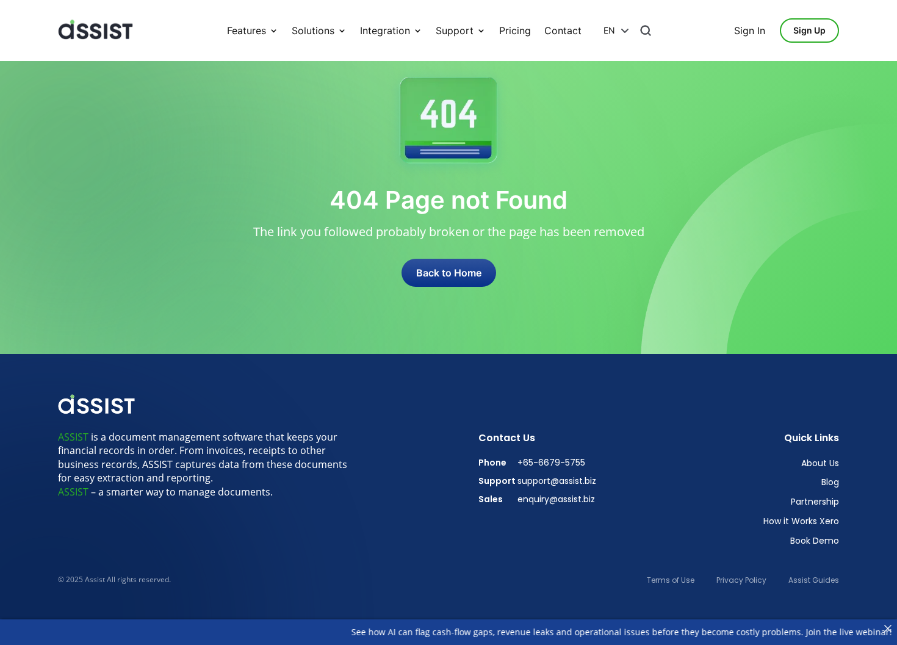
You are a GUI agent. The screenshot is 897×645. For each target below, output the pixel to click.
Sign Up (809, 30)
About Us (820, 463)
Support (455, 30)
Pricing (515, 30)
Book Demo (814, 541)
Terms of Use (670, 580)
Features (246, 30)
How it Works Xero (801, 521)
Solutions (313, 30)
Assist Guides (813, 580)
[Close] (888, 628)
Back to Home (448, 273)
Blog (830, 482)
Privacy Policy (741, 580)
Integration (385, 30)
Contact (563, 30)
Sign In (749, 30)
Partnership (815, 502)
